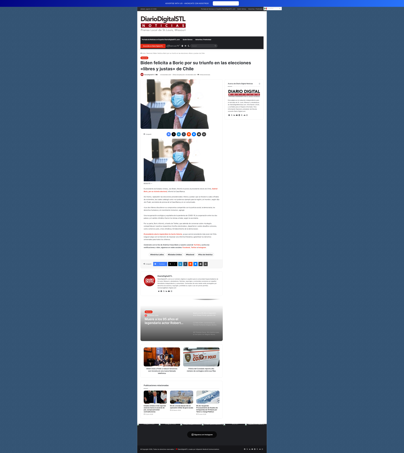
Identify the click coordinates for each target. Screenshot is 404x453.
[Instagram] (171, 291)
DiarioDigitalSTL (149, 74)
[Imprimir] (204, 134)
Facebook (186, 247)
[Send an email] (156, 74)
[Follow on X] (155, 74)
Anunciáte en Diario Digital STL (153, 46)
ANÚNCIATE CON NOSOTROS (225, 3)
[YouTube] (169, 291)
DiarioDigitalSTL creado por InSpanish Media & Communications (198, 449)
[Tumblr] (184, 134)
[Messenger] (194, 134)
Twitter (193, 247)
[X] (174, 134)
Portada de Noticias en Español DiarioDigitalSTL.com (218, 9)
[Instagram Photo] (148, 434)
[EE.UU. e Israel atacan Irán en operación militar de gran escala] (181, 397)
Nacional (149, 53)
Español (270, 8)
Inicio (144, 53)
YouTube (196, 245)
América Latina (157, 254)
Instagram (202, 247)
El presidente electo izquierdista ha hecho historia (163, 234)
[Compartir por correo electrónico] (199, 134)
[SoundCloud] (244, 115)
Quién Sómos (241, 9)
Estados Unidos (175, 254)
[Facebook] (169, 134)
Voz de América (205, 254)
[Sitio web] (158, 291)
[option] (181, 320)
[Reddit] (189, 134)
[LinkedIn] (179, 134)
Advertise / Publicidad (255, 9)
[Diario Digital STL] (163, 23)
